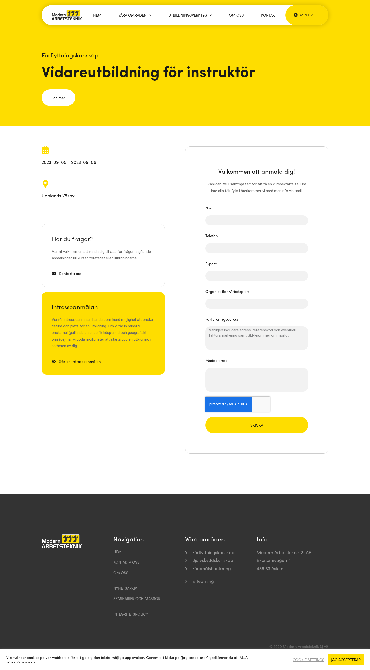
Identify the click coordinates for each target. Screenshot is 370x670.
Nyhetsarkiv (125, 588)
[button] (307, 15)
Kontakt (269, 15)
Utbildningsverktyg (187, 15)
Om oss (236, 15)
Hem (97, 15)
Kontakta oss (126, 562)
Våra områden (132, 15)
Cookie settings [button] (308, 659)
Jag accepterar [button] (346, 659)
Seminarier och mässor (136, 598)
